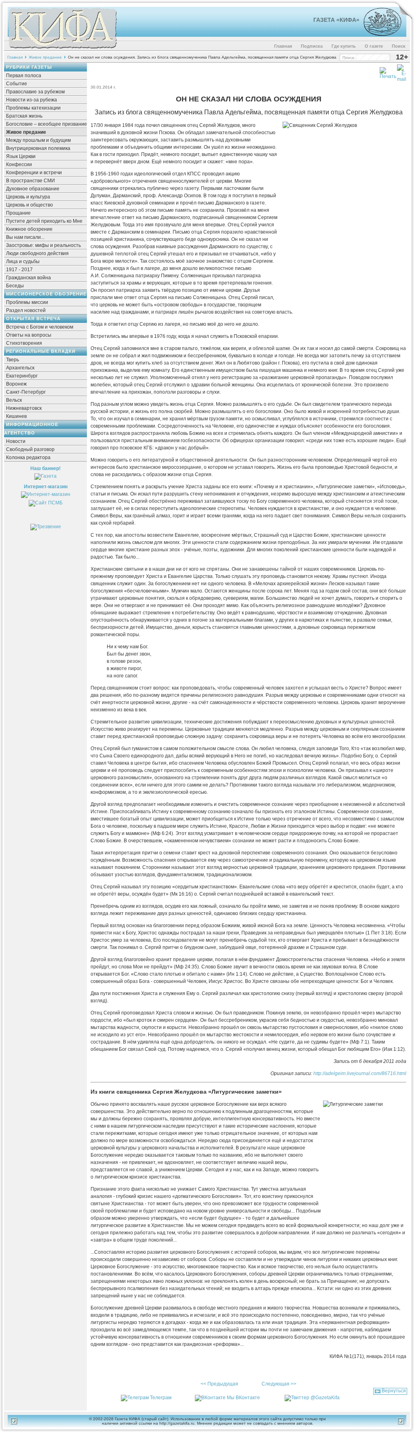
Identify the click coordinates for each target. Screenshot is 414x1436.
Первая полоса (23, 75)
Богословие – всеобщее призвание (46, 124)
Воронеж (16, 384)
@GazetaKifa (325, 1397)
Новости (15, 441)
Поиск (399, 46)
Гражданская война (28, 277)
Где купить (344, 46)
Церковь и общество (29, 205)
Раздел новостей (26, 310)
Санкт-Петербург (26, 392)
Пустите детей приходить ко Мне (44, 221)
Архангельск (20, 368)
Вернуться (394, 1391)
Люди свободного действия (37, 253)
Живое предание (45, 57)
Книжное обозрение (29, 229)
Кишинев (16, 416)
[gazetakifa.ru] (62, 49)
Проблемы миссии (27, 302)
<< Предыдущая (219, 1384)
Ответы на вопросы (28, 335)
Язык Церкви (21, 156)
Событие (16, 83)
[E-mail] (401, 71)
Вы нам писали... (25, 237)
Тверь (12, 360)
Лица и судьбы (23, 261)
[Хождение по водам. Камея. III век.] (379, 34)
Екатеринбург (22, 376)
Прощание (18, 213)
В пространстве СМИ (30, 180)
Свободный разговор (30, 449)
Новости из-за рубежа (31, 100)
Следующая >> (279, 1384)
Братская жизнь (24, 116)
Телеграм (160, 1397)
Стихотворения (24, 343)
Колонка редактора (28, 457)
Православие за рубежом (35, 92)
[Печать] (388, 71)
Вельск (14, 400)
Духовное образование (32, 189)
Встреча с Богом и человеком (39, 327)
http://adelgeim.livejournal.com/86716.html (359, 1073)
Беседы (15, 286)
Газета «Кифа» (336, 20)
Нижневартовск (24, 408)
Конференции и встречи (34, 172)
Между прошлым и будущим (38, 140)
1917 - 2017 (19, 269)
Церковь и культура (28, 197)
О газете (374, 46)
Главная (283, 46)
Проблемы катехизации (33, 108)
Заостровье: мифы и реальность (43, 245)
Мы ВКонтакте (243, 1397)
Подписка (312, 46)
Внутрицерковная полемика (38, 148)
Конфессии (19, 164)
